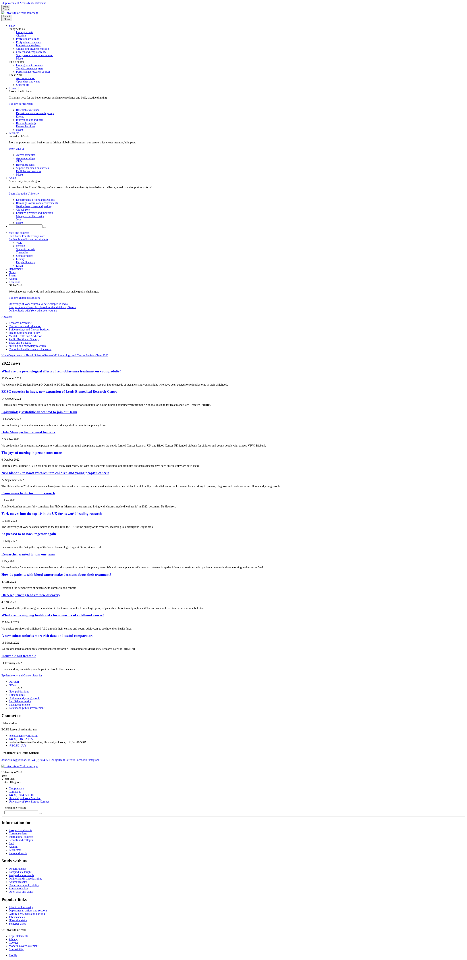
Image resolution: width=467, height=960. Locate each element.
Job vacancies (17, 917)
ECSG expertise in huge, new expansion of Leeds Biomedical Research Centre (59, 391)
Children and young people (24, 698)
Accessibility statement (32, 3)
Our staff (14, 681)
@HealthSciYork (65, 759)
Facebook (82, 759)
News (12, 272)
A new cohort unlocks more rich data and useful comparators (47, 636)
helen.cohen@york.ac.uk (23, 735)
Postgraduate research (21, 875)
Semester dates (17, 923)
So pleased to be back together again (28, 534)
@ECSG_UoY (17, 745)
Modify (13, 955)
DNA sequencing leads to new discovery (30, 595)
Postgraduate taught (20, 872)
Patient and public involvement (26, 707)
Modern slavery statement (23, 945)
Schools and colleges (21, 840)
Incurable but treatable (18, 656)
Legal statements (18, 936)
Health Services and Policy (24, 332)
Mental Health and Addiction (25, 336)
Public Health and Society (24, 339)
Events (13, 275)
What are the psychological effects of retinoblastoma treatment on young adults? (61, 371)
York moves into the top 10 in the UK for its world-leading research (51, 513)
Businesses (15, 849)
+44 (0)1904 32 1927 (21, 738)
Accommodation (18, 888)
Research (14, 88)
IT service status (18, 920)
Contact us (15, 791)
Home (5, 355)
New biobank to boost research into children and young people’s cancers (55, 473)
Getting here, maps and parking (27, 913)
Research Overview (20, 322)
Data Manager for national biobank (28, 432)
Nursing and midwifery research (27, 345)
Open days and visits (21, 891)
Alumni (13, 278)
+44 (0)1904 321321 (42, 759)
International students (21, 836)
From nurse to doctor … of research (28, 493)
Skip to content (10, 3)
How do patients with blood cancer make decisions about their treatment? (56, 574)
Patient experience (19, 704)
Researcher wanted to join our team (28, 554)
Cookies (13, 942)
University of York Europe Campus (29, 801)
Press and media (18, 853)
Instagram (93, 759)
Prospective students (20, 830)
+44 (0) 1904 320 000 (21, 795)
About (12, 177)
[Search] (44, 227)
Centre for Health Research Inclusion (30, 349)
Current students (18, 833)
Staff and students (19, 232)
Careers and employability (24, 885)
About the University (21, 907)
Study (12, 25)
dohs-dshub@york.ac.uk (15, 759)
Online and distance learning (25, 878)
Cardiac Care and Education (25, 326)
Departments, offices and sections (28, 910)
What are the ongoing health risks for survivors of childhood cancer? (52, 615)
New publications (19, 691)
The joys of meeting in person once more (31, 453)
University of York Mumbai (24, 798)
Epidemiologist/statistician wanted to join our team (39, 412)
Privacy (13, 939)
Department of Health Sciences (26, 355)
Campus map (16, 788)
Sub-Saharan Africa (20, 701)
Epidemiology (17, 694)
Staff (11, 843)
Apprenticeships (18, 881)
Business (14, 132)
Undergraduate (17, 868)
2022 (105, 355)
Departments (16, 268)
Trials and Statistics (20, 342)
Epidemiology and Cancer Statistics (29, 329)
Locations (14, 282)
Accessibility (16, 949)
